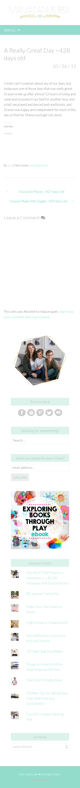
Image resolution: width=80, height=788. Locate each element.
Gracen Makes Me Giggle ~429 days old (38, 201)
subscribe (20, 477)
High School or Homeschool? (47, 623)
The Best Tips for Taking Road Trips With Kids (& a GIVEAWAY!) (47, 698)
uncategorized (38, 165)
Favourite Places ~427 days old (41, 192)
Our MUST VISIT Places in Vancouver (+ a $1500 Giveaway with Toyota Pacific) (47, 578)
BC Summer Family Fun (42, 594)
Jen (10, 165)
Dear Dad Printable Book (44, 680)
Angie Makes (52, 774)
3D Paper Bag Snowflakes (44, 651)
